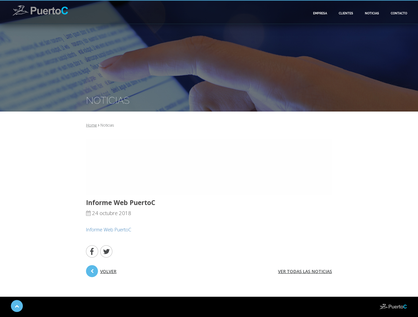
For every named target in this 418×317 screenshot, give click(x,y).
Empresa (320, 13)
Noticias (372, 13)
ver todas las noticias (305, 271)
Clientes (346, 13)
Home (91, 125)
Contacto (399, 13)
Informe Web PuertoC (108, 229)
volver (108, 271)
